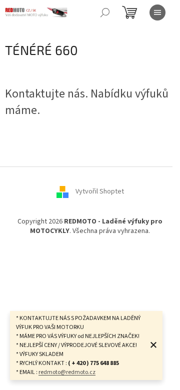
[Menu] (158, 12)
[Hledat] (105, 12)
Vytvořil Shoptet (100, 191)
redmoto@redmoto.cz (67, 372)
